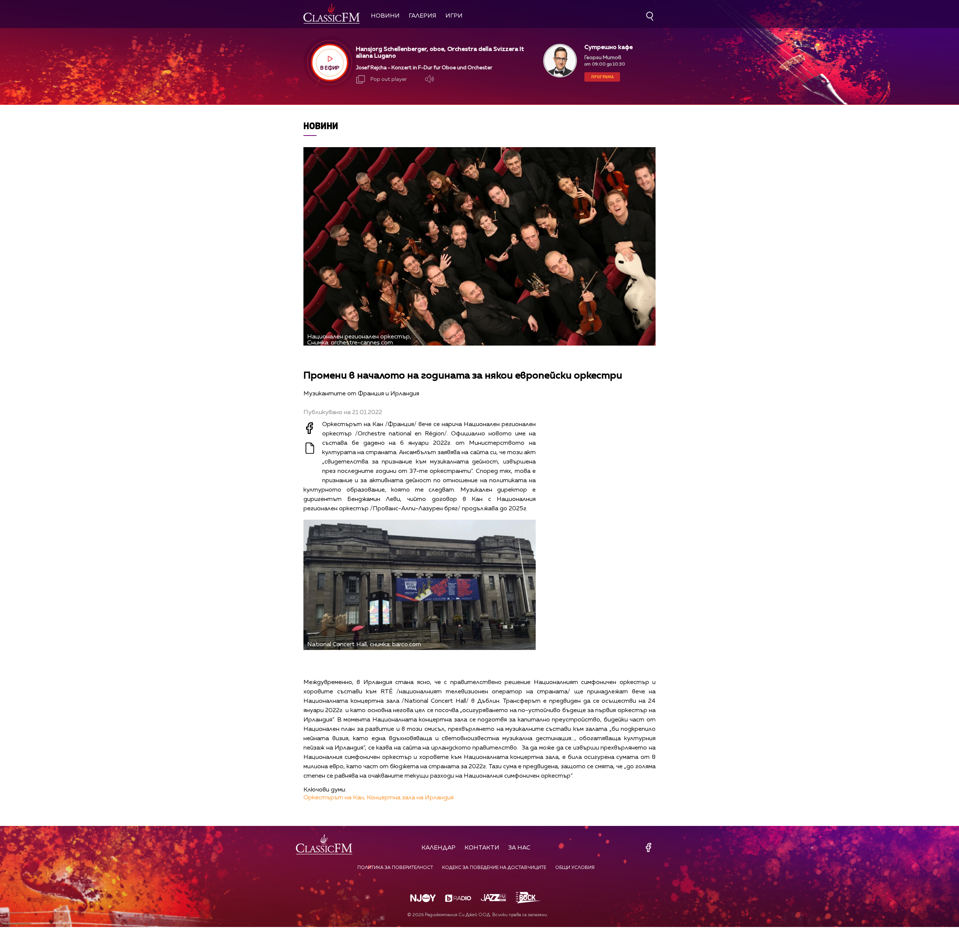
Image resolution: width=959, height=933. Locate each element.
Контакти (482, 848)
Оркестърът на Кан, (334, 798)
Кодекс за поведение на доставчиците (494, 868)
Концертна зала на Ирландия (410, 798)
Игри (454, 16)
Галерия (422, 16)
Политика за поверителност (395, 868)
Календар (438, 848)
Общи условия (575, 868)
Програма (602, 76)
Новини (385, 16)
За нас (519, 848)
